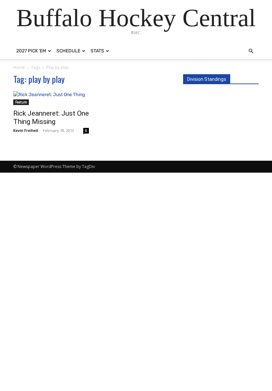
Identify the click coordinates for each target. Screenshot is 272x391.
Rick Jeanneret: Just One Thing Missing (51, 117)
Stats (97, 51)
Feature (21, 102)
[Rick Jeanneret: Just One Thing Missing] (51, 98)
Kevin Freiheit (25, 130)
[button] (251, 51)
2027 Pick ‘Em (31, 51)
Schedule (68, 51)
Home (19, 67)
